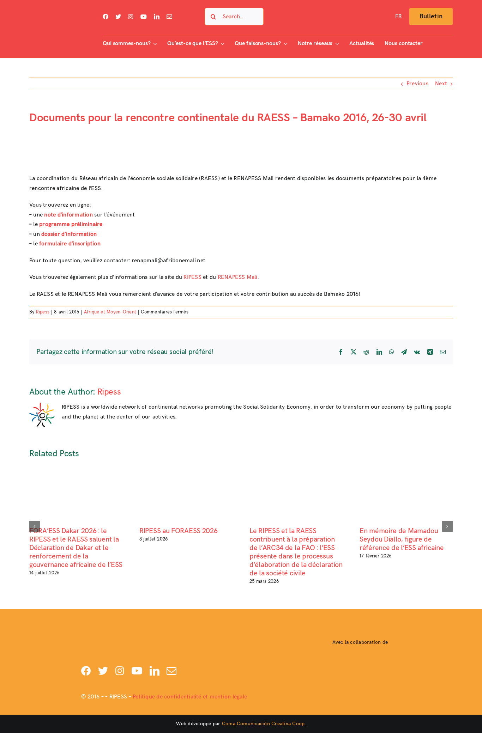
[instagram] (130, 16)
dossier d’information (69, 234)
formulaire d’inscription (70, 243)
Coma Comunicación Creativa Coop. (264, 724)
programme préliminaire (70, 224)
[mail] (169, 16)
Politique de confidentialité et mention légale (190, 697)
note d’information (68, 215)
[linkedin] (156, 16)
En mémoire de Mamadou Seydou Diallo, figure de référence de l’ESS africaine (402, 539)
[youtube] (143, 16)
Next (441, 83)
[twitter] (118, 16)
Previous (417, 83)
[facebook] (105, 16)
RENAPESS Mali (238, 277)
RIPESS (192, 277)
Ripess (42, 312)
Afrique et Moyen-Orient (110, 312)
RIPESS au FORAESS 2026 (178, 531)
